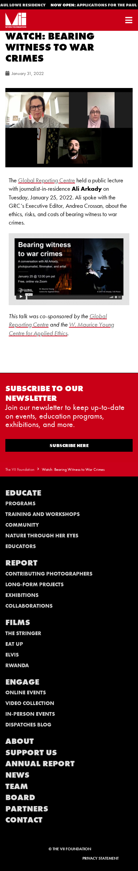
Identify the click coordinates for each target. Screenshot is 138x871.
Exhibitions (22, 595)
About (19, 741)
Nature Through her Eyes (41, 535)
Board (20, 797)
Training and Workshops (42, 514)
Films (17, 622)
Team (16, 786)
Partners (26, 808)
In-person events (30, 713)
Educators (20, 546)
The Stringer (23, 633)
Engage (22, 682)
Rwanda (17, 665)
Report (21, 562)
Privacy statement (100, 858)
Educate (23, 493)
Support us (31, 752)
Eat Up (14, 643)
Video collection (29, 703)
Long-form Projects (34, 584)
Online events (25, 692)
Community (22, 524)
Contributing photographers (48, 573)
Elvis (12, 654)
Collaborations (29, 605)
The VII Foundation (19, 469)
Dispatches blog (28, 724)
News (17, 775)
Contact (24, 819)
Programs (20, 503)
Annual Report (40, 763)
